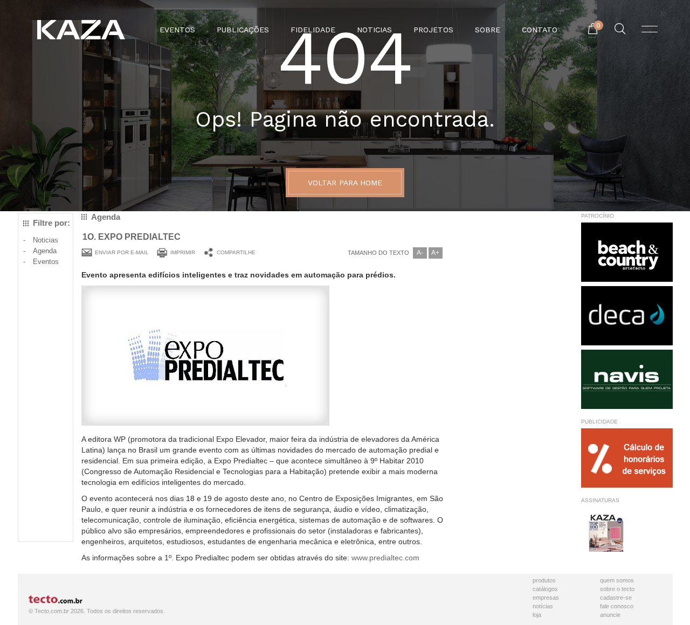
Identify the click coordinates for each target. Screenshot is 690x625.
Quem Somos (617, 580)
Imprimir (182, 252)
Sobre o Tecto (617, 589)
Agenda (45, 251)
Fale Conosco (616, 606)
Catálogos (545, 589)
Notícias (543, 606)
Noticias (45, 240)
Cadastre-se (616, 597)
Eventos (46, 262)
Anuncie (610, 615)
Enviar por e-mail (122, 252)
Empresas (546, 597)
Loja (537, 615)
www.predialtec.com (385, 557)
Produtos (544, 580)
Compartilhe (236, 252)
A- (420, 252)
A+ (435, 252)
